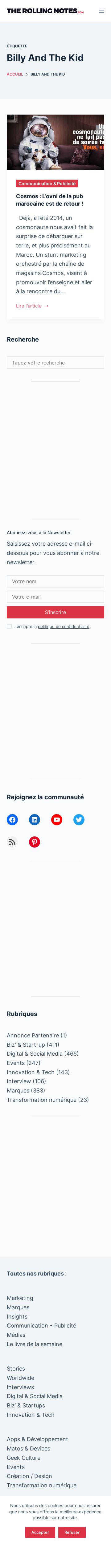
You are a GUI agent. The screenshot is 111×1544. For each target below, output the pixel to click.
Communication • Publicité (41, 1325)
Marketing (20, 1298)
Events (16, 1063)
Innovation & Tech (31, 1072)
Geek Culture (23, 1458)
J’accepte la (51, 626)
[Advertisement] (55, 449)
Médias (16, 1335)
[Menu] (101, 11)
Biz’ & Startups (26, 1405)
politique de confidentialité (63, 626)
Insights (17, 1316)
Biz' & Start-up (26, 1044)
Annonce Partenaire (33, 1035)
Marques (18, 1090)
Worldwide (20, 1378)
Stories (16, 1368)
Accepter (40, 1532)
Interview (19, 1081)
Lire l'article (29, 306)
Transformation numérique (41, 1100)
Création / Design (29, 1476)
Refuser (72, 1532)
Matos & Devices (28, 1448)
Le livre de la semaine (34, 1344)
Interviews (20, 1387)
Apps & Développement (37, 1439)
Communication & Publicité (47, 183)
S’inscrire (55, 612)
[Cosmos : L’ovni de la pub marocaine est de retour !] (56, 142)
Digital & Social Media (35, 1053)
